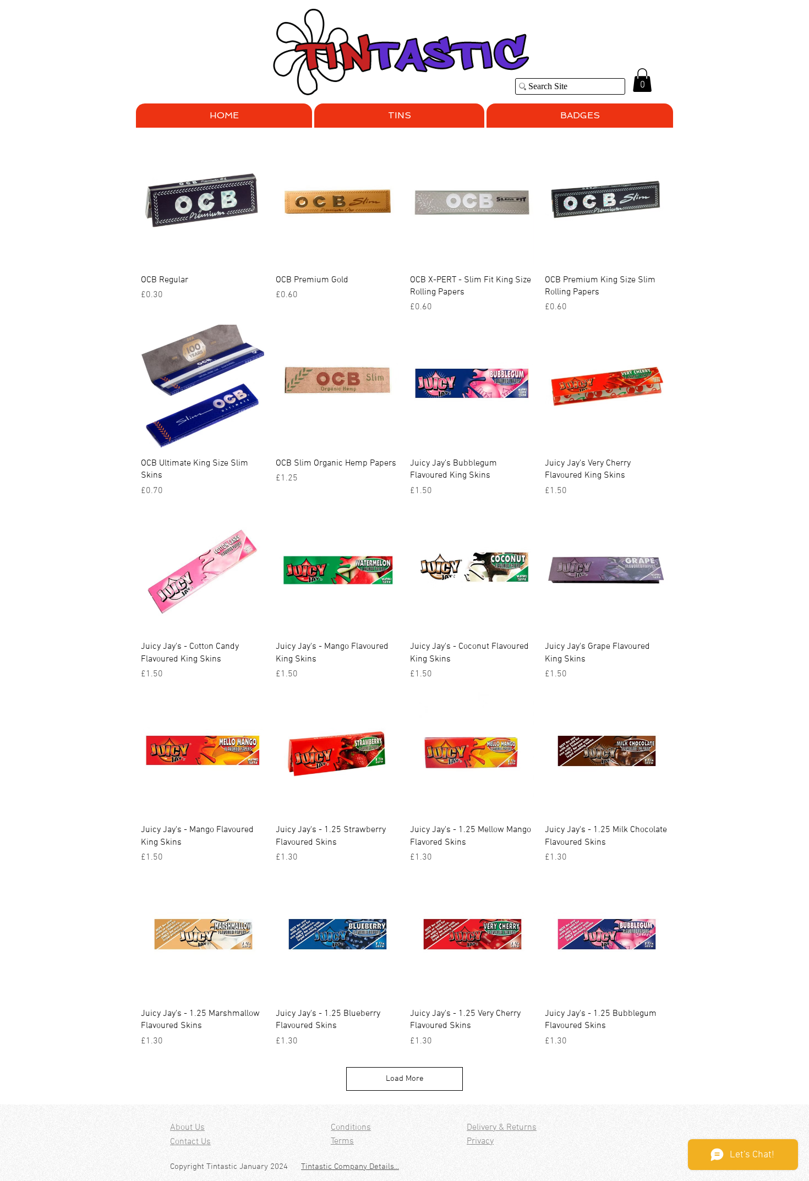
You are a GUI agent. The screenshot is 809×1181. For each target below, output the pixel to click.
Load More (405, 1079)
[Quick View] (203, 203)
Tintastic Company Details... (350, 1167)
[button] (642, 80)
